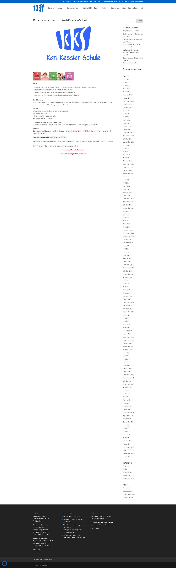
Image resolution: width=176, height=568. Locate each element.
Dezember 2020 (128, 265)
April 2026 (126, 89)
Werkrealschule (128, 478)
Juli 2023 (126, 177)
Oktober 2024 (127, 139)
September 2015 (128, 453)
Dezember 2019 (128, 302)
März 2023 (126, 189)
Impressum (48, 560)
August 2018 (127, 350)
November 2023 (128, 167)
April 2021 (126, 252)
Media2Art (45, 565)
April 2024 (126, 155)
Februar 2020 (127, 296)
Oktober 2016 (127, 419)
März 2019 (126, 328)
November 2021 (128, 236)
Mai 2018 (126, 359)
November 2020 (128, 268)
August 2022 (127, 211)
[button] (4, 563)
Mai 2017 (126, 397)
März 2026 (126, 92)
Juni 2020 (126, 284)
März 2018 (126, 365)
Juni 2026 (126, 82)
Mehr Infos (36, 550)
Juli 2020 (126, 280)
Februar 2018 (127, 368)
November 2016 (128, 416)
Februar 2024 (127, 161)
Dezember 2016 (128, 412)
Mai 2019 (126, 321)
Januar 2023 (127, 195)
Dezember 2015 (128, 447)
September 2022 (128, 208)
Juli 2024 (126, 145)
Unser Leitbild (87, 8)
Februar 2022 (127, 230)
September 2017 (128, 384)
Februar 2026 (127, 95)
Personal (59, 8)
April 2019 (126, 324)
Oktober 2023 (127, 170)
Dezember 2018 (128, 337)
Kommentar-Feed (129, 494)
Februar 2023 (127, 192)
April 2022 (126, 224)
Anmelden (126, 488)
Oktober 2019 (127, 309)
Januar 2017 (127, 409)
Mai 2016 (126, 431)
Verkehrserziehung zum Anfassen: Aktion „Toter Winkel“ (131, 52)
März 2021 (126, 255)
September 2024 (128, 142)
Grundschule (127, 472)
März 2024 (126, 158)
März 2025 (126, 123)
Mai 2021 (126, 249)
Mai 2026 (126, 85)
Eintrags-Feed (128, 491)
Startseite (51, 8)
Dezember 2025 (128, 101)
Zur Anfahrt (95, 529)
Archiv (124, 8)
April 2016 (126, 434)
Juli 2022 (126, 214)
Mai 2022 (126, 221)
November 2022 (128, 202)
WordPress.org (128, 497)
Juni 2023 (126, 180)
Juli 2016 (126, 425)
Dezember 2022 (128, 199)
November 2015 (128, 450)
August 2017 (127, 387)
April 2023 (126, 186)
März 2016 (126, 438)
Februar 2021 (127, 258)
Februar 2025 (127, 126)
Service (104, 8)
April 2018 (126, 362)
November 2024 (128, 136)
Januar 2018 (127, 372)
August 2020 (127, 277)
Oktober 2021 (127, 239)
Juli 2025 (126, 111)
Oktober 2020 (127, 271)
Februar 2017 (127, 406)
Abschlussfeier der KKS (131, 31)
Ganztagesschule (72, 8)
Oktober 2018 (127, 343)
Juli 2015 (126, 457)
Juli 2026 (126, 79)
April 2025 (126, 120)
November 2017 (128, 378)
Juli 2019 (126, 315)
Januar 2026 (127, 98)
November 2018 (128, 340)
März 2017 (126, 403)
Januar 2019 (127, 334)
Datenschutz (115, 8)
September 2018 (128, 346)
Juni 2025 (126, 114)
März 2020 (126, 293)
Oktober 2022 (127, 205)
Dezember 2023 (128, 164)
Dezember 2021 (128, 233)
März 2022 (126, 227)
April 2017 (126, 400)
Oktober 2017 (127, 381)
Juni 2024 (126, 148)
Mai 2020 (126, 287)
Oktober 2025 (127, 107)
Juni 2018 (126, 356)
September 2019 (128, 312)
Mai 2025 (126, 117)
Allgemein (126, 466)
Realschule (127, 475)
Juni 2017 (126, 394)
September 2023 (128, 173)
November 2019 (128, 306)
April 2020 (126, 290)
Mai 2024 (126, 151)
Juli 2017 (126, 390)
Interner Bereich (133, 8)
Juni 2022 (126, 217)
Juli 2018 (126, 353)
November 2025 (128, 104)
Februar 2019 (127, 331)
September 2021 (128, 243)
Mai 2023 (126, 183)
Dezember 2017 (128, 375)
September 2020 (128, 274)
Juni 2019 (126, 318)
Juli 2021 (126, 246)
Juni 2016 (126, 428)
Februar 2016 (127, 441)
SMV (95, 8)
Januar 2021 (127, 262)
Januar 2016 (127, 444)
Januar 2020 (127, 299)
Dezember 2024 (128, 133)
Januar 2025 (127, 129)
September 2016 (128, 422)
